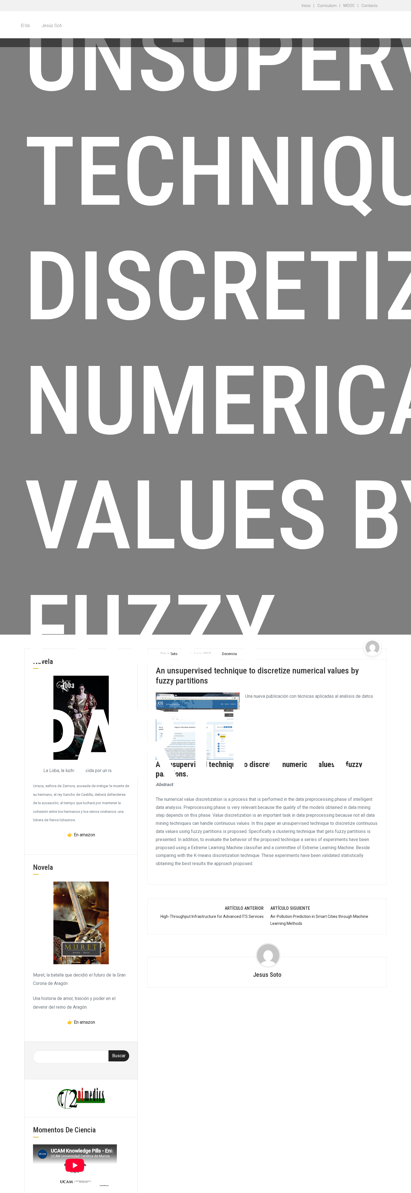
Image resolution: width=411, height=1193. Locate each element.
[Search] (382, 43)
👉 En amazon (81, 834)
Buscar (119, 1055)
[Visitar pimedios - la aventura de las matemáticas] (81, 1098)
